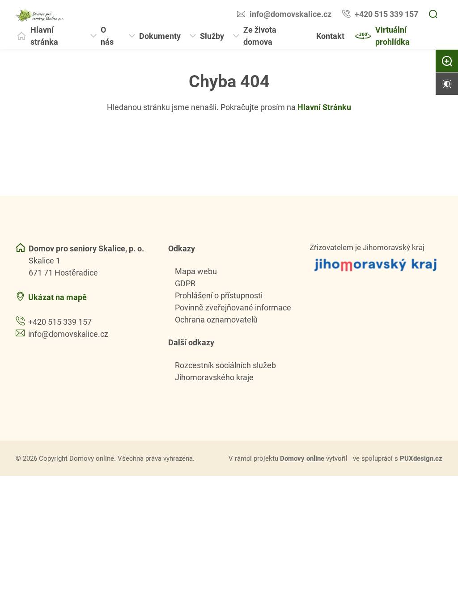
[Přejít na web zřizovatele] (376, 264)
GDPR (185, 283)
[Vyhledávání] (433, 14)
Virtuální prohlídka (392, 35)
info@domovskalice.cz (290, 13)
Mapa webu (196, 271)
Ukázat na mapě (57, 297)
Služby (212, 35)
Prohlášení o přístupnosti (219, 295)
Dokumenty (160, 35)
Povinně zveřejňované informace (233, 307)
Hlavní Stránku (324, 107)
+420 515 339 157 (386, 13)
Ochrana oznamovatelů (216, 319)
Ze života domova (259, 35)
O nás (107, 35)
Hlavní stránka (44, 35)
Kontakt (330, 35)
